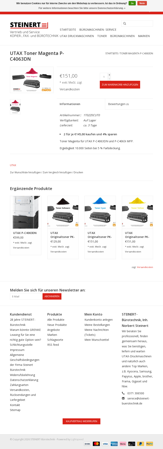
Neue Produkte (57, 325)
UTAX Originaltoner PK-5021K (62, 235)
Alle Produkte (55, 319)
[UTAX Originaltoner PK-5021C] (100, 212)
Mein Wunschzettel (96, 340)
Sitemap (15, 410)
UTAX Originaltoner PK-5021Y (137, 235)
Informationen (70, 104)
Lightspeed (77, 439)
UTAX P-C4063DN (25, 233)
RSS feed (53, 345)
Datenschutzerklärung (24, 380)
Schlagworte (55, 340)
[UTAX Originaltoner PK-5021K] (63, 212)
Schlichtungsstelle (21, 345)
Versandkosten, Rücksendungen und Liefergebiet (23, 395)
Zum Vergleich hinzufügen (57, 172)
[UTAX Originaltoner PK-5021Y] (137, 212)
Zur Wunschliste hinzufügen (25, 172)
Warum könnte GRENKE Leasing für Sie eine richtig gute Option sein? (25, 335)
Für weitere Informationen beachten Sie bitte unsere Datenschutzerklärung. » (82, 8)
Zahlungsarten (19, 385)
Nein (142, 3)
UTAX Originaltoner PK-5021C (100, 235)
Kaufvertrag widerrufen (81, 421)
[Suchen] (123, 23)
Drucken (78, 172)
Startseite (68, 29)
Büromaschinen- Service (97, 29)
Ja (132, 3)
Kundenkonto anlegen (98, 319)
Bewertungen (118, 104)
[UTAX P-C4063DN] (25, 212)
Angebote (53, 330)
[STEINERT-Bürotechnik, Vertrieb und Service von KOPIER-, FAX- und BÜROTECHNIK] (34, 29)
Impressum (17, 350)
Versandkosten (70, 89)
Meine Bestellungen (97, 325)
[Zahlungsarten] (86, 443)
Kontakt (15, 405)
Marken (144, 36)
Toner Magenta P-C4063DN (136, 53)
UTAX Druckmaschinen (77, 36)
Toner (102, 36)
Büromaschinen (122, 36)
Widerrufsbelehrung (22, 375)
